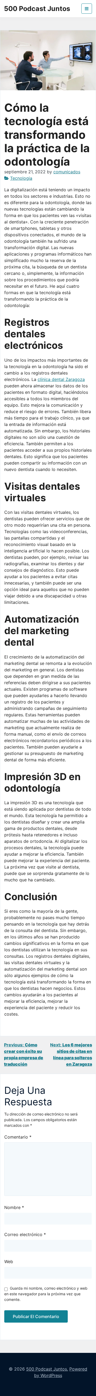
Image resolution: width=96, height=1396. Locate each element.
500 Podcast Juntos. (47, 1369)
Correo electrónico (25, 1234)
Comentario (17, 1137)
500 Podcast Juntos (37, 9)
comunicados (66, 171)
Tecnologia (21, 178)
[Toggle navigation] (86, 8)
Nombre (14, 1207)
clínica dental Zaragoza (61, 379)
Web (8, 1261)
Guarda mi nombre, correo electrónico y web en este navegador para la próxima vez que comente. (45, 1294)
